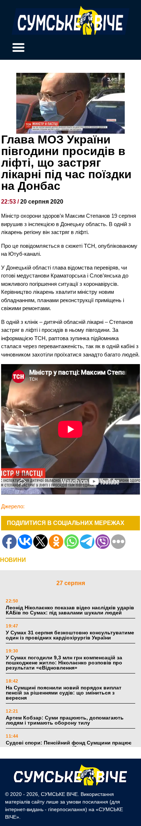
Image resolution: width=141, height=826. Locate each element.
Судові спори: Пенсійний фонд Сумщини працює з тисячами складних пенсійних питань (69, 745)
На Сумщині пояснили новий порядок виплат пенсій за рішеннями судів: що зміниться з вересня (63, 693)
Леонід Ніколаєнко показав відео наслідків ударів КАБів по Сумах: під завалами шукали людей (70, 610)
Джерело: (13, 506)
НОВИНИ (13, 560)
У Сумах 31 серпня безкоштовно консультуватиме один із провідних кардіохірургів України (70, 635)
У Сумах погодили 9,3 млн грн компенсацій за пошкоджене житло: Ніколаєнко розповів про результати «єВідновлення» (64, 663)
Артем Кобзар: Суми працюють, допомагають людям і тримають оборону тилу (65, 720)
